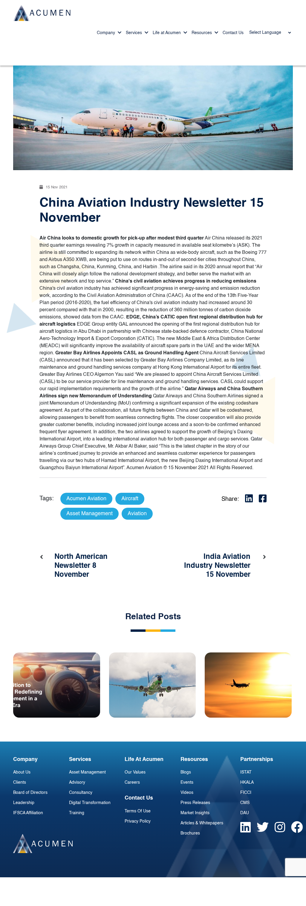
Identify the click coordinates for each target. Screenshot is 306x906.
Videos (186, 793)
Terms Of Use (138, 811)
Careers (132, 782)
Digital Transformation (90, 803)
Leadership (23, 803)
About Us (21, 772)
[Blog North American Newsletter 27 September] (152, 685)
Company (106, 33)
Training (76, 813)
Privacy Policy (138, 821)
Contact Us (233, 33)
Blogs (185, 772)
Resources (202, 33)
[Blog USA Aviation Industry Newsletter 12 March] (248, 685)
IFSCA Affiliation (28, 813)
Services (134, 33)
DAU (244, 813)
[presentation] (41, 557)
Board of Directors (30, 793)
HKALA (247, 782)
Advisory (77, 782)
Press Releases (195, 803)
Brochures (190, 833)
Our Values (135, 772)
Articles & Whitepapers (201, 823)
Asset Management (87, 772)
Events (186, 782)
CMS (245, 803)
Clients (19, 782)
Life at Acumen (167, 33)
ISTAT (246, 772)
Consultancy (80, 793)
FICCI (245, 793)
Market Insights (194, 813)
